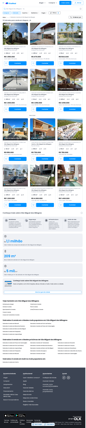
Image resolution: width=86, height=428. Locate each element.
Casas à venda (7, 312)
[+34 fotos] (70, 129)
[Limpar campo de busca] (80, 9)
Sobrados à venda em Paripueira (11, 331)
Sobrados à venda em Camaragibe (67, 353)
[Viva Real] (12, 3)
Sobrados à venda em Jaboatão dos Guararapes (70, 351)
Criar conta (65, 3)
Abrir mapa (38, 424)
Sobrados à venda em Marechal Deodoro (14, 326)
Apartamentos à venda (9, 309)
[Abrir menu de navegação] (3, 3)
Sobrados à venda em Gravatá (66, 343)
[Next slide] (25, 33)
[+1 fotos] (42, 175)
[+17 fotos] (15, 129)
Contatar (17, 63)
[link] (15, 45)
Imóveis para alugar (8, 304)
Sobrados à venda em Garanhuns (67, 348)
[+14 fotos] (42, 80)
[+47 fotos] (42, 34)
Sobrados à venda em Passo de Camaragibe (42, 326)
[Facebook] (64, 377)
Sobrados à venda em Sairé (37, 353)
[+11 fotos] (70, 80)
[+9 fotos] (42, 129)
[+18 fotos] (70, 34)
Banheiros (34, 13)
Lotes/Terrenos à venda (36, 309)
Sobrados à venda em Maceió (11, 323)
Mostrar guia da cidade (42, 292)
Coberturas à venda (35, 304)
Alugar (41, 3)
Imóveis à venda (7, 306)
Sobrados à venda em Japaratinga (12, 334)
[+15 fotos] (15, 34)
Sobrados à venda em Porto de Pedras (40, 323)
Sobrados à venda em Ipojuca (38, 351)
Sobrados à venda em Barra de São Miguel (14, 329)
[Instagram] (68, 377)
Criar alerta (50, 424)
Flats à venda (34, 306)
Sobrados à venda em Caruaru (66, 345)
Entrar (79, 3)
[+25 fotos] (15, 175)
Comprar (52, 3)
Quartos (24, 13)
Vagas (43, 13)
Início (4, 17)
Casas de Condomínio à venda (11, 315)
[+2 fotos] (70, 175)
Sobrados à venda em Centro (11, 362)
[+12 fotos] (15, 80)
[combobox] (43, 9)
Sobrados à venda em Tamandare (39, 343)
